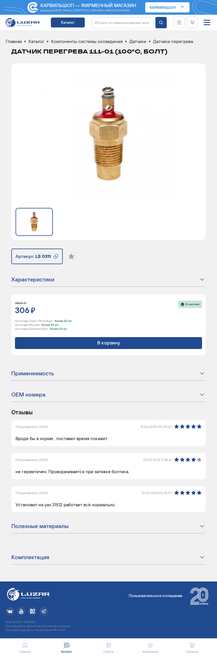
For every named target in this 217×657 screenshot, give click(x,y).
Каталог (68, 22)
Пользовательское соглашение (155, 596)
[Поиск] (161, 22)
